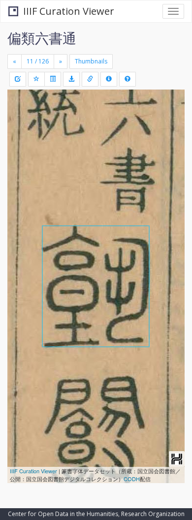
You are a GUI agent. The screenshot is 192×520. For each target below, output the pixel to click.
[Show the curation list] (52, 79)
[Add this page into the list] (36, 79)
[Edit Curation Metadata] (17, 79)
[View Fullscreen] (20, 139)
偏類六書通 (41, 38)
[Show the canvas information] (90, 79)
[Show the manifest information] (108, 79)
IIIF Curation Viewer (68, 11)
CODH (132, 479)
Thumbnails (91, 61)
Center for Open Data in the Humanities (63, 514)
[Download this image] (71, 79)
